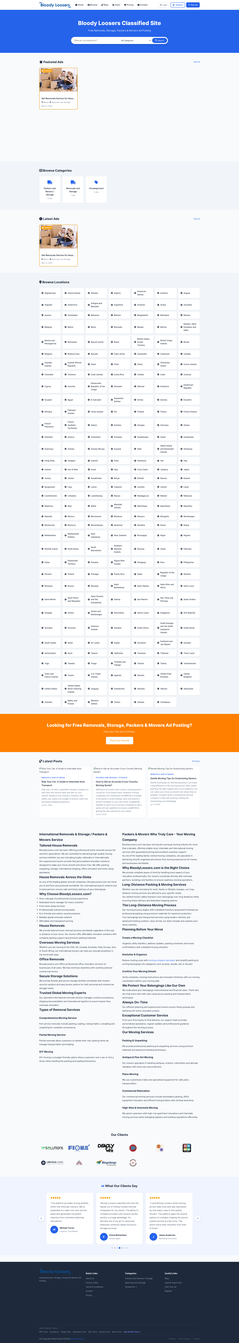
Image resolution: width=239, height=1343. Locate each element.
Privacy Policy (92, 1283)
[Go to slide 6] (124, 1248)
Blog (105, 5)
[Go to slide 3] (117, 1248)
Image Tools (66, 1332)
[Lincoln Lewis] (52, 1163)
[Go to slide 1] (112, 1248)
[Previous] (41, 1218)
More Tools (117, 1332)
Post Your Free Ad (119, 740)
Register (179, 5)
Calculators (54, 1332)
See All (197, 62)
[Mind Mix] (160, 1148)
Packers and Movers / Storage (139, 1278)
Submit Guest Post (173, 1283)
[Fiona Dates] (79, 1148)
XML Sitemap (184, 1339)
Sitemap (172, 1339)
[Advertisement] (119, 138)
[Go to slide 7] (127, 1248)
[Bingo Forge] (106, 1163)
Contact (143, 5)
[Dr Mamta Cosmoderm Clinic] (79, 1163)
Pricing (129, 5)
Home (80, 5)
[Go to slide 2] (114, 1248)
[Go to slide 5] (122, 1248)
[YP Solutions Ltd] (52, 1148)
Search (161, 40)
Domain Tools (104, 1332)
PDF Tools (43, 1332)
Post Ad (194, 5)
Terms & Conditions (94, 1287)
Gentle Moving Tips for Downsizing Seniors (173, 778)
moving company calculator (162, 960)
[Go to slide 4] (119, 1248)
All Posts (196, 761)
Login (165, 5)
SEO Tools (92, 1332)
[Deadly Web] (106, 1148)
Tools (117, 5)
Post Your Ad (170, 1287)
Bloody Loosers (77, 1339)
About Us (90, 1278)
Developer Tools (79, 1332)
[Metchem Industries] (133, 1163)
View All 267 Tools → (132, 1332)
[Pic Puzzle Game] (187, 1148)
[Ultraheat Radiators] (133, 1148)
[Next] (198, 1218)
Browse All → (131, 1287)
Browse (93, 5)
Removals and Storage (135, 1283)
